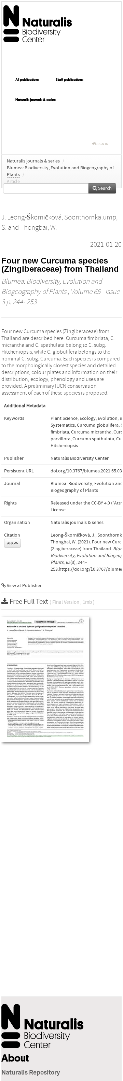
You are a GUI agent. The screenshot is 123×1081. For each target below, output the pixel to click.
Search (104, 188)
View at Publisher (24, 585)
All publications (27, 79)
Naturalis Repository (30, 1073)
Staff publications (69, 79)
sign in (102, 144)
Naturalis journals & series (35, 99)
